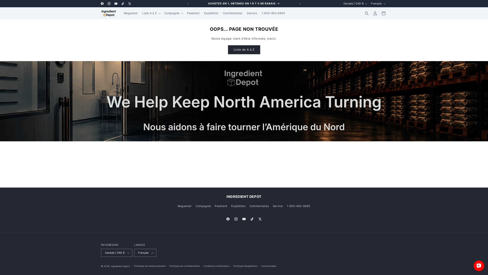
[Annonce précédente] (188, 3)
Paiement (221, 206)
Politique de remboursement (150, 266)
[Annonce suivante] (300, 3)
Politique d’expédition (245, 266)
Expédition (238, 206)
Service (278, 206)
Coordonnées (268, 266)
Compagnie (203, 206)
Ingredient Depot (120, 266)
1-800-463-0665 (298, 206)
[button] (151, 13)
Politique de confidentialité (184, 266)
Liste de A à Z (244, 49)
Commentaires (259, 206)
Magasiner (185, 206)
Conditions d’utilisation (216, 266)
